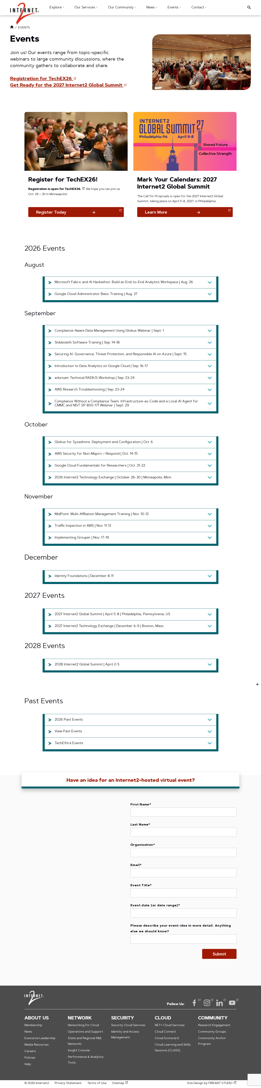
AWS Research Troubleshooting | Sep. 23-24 (89, 389)
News (28, 1031)
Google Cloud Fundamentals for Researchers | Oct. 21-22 (100, 465)
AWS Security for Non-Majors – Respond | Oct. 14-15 (96, 454)
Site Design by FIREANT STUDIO (212, 1083)
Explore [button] (56, 7)
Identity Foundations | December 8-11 (84, 576)
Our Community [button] (121, 7)
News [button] (151, 7)
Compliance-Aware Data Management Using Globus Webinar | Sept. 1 (109, 331)
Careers (30, 1051)
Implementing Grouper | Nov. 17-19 (82, 538)
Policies (29, 1057)
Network (80, 1018)
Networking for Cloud (83, 1025)
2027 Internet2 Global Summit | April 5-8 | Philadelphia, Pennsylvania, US (112, 614)
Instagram (207, 1002)
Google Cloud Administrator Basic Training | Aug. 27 (96, 294)
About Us (36, 1018)
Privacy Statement (68, 1083)
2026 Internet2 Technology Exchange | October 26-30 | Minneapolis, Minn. (113, 477)
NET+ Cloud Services (170, 1025)
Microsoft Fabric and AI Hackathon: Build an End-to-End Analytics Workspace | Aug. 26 (124, 282)
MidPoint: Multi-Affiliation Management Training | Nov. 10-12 (102, 514)
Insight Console (79, 1050)
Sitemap (120, 1083)
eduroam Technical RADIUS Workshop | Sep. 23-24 (95, 378)
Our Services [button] (85, 7)
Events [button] (173, 7)
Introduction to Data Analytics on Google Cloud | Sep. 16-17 (101, 366)
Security (122, 1018)
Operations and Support (85, 1031)
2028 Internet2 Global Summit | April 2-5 (87, 664)
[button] (24, 11)
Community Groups (212, 1031)
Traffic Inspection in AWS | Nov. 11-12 (83, 526)
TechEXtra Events (69, 743)
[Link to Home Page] (12, 28)
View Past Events (68, 731)
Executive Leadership (39, 1038)
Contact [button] (198, 7)
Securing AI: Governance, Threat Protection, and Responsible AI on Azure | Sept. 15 (121, 354)
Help (27, 1064)
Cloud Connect (165, 1031)
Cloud (163, 1018)
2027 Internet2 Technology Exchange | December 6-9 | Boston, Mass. (109, 626)
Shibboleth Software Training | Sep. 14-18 (87, 342)
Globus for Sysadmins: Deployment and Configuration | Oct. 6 (104, 442)
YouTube (232, 1002)
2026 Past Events (69, 720)
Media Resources (36, 1044)
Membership (33, 1025)
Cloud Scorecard (167, 1038)
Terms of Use (96, 1083)
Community (213, 1018)
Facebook (194, 1002)
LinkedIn (219, 1002)
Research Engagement (214, 1025)
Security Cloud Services (128, 1025)
